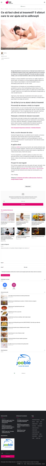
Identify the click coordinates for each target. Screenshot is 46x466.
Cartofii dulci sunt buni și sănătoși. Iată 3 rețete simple (19, 317)
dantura (33, 421)
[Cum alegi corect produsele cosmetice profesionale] (4, 297)
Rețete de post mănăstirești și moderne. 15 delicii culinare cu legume (22, 301)
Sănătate (6, 8)
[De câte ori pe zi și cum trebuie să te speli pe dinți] (7, 217)
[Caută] (44, 2)
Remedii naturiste (12, 8)
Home (3, 8)
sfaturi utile (40, 436)
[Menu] (1, 2)
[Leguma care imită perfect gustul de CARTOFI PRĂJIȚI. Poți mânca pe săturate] (4, 324)
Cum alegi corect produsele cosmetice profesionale (18, 295)
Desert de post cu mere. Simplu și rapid (16, 333)
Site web (25, 267)
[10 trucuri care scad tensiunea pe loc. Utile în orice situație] (23, 231)
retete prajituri (34, 436)
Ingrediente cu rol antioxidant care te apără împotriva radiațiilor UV (22, 223)
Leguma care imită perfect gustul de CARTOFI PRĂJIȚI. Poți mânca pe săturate (24, 322)
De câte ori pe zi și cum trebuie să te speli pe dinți (18, 343)
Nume (2, 262)
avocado (42, 419)
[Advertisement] (28, 59)
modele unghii (34, 429)
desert (37, 421)
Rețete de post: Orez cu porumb (14, 311)
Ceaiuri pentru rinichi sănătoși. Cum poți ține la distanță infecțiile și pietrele (38, 223)
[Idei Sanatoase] (9, 2)
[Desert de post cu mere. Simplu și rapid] (4, 334)
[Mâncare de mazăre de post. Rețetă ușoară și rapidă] (4, 329)
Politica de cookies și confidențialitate (34, 463)
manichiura (34, 425)
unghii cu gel (38, 438)
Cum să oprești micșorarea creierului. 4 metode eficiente (26, 127)
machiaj (40, 423)
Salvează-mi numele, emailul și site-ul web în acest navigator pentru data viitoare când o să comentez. (22, 271)
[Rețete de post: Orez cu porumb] (4, 313)
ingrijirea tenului (35, 423)
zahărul (18, 147)
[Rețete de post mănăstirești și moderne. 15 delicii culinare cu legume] (4, 302)
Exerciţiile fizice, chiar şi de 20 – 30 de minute (31, 168)
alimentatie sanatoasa (36, 419)
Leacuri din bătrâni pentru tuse (38, 236)
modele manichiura (35, 427)
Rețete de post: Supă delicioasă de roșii (16, 306)
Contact (43, 463)
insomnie (28, 186)
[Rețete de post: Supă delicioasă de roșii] (4, 308)
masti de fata (40, 425)
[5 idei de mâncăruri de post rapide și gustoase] (4, 340)
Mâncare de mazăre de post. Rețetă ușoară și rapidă (18, 327)
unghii (33, 438)
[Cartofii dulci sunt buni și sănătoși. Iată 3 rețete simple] (4, 318)
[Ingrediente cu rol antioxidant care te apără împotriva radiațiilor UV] (23, 217)
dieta (41, 421)
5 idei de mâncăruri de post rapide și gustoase (17, 338)
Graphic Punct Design (35, 461)
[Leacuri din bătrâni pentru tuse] (38, 231)
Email (2, 267)
